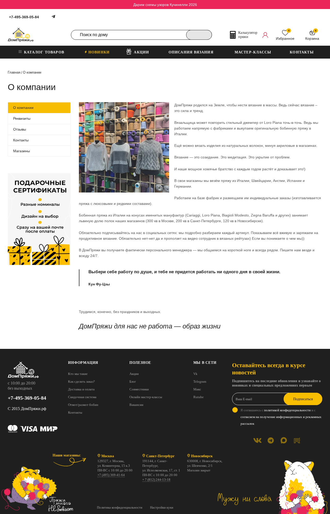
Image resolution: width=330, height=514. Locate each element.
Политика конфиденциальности (119, 507)
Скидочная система (82, 397)
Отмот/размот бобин (83, 405)
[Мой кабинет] (265, 35)
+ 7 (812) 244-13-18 (156, 479)
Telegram (199, 381)
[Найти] (199, 35)
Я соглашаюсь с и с (281, 416)
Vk (195, 374)
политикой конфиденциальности (287, 410)
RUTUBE (296, 440)
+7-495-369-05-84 (24, 17)
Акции (134, 374)
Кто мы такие (78, 374)
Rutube (198, 397)
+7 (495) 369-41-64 (111, 475)
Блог (132, 381)
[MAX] (283, 440)
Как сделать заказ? (81, 381)
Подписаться (303, 399)
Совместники (139, 389)
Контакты (75, 412)
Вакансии (136, 405)
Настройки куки (161, 507)
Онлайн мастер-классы (145, 397)
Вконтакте (257, 440)
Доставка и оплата (81, 389)
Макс (197, 389)
